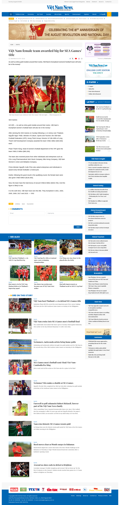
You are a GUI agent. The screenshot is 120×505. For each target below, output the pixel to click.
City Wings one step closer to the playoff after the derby (70, 259)
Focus (11, 18)
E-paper (91, 82)
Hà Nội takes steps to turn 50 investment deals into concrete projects (97, 218)
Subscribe (91, 89)
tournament (30, 203)
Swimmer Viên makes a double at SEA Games (53, 383)
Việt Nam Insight (13, 21)
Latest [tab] (90, 102)
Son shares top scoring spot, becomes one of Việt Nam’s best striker (44, 286)
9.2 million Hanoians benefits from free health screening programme (98, 190)
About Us (101, 1)
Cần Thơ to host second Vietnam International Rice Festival (103, 148)
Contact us (93, 496)
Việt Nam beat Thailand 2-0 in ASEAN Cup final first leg (18, 259)
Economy (31, 14)
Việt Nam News (60, 7)
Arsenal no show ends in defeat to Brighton (53, 465)
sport (23, 203)
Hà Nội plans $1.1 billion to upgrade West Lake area (98, 202)
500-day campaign (35, 21)
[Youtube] (76, 58)
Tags (10, 203)
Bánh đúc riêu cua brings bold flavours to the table (96, 356)
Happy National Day (49, 21)
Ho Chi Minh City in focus (96, 18)
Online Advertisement (95, 94)
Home (11, 44)
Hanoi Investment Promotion (55, 18)
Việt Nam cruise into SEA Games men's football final (57, 321)
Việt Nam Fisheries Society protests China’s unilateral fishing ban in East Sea (98, 321)
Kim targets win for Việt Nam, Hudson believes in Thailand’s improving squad (18, 286)
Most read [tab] (104, 102)
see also (15, 237)
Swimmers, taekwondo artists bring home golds (55, 342)
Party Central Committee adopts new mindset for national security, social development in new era (98, 170)
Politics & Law (20, 14)
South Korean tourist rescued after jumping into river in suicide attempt (103, 119)
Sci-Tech (40, 14)
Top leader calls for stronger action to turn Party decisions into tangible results (98, 176)
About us (85, 496)
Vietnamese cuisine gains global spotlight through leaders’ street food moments (98, 350)
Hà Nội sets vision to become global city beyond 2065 (98, 251)
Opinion (86, 14)
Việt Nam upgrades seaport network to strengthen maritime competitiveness (98, 308)
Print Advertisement (94, 91)
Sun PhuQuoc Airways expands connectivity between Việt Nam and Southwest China (98, 279)
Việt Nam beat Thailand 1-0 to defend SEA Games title (57, 301)
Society (48, 14)
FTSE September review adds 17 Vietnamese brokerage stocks (102, 139)
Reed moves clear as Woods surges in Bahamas (54, 444)
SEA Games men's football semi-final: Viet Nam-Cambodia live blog (55, 363)
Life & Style (57, 14)
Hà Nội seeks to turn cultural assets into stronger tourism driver (98, 242)
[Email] (81, 58)
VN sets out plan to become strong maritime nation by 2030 (97, 164)
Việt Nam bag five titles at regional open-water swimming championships (45, 260)
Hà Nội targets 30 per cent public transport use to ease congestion (97, 246)
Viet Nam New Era (40, 18)
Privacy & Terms (103, 496)
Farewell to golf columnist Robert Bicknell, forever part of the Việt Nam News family (56, 404)
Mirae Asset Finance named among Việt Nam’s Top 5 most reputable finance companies (98, 286)
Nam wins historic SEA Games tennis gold (52, 424)
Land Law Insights (71, 18)
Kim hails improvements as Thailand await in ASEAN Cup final (71, 285)
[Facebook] (70, 58)
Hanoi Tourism (83, 18)
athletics (17, 203)
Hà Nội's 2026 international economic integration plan (98, 224)
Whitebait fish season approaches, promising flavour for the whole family (97, 343)
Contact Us (108, 1)
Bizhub (88, 1)
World (94, 14)
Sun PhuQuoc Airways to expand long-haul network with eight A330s (98, 292)
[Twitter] (72, 58)
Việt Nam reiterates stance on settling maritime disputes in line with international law (98, 315)
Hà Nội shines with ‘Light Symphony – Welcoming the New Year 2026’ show (98, 196)
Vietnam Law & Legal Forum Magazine (74, 1)
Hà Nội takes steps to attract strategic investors (98, 229)
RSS (110, 496)
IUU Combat (23, 21)
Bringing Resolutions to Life (25, 18)
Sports (67, 14)
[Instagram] (79, 58)
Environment (76, 14)
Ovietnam (94, 1)
